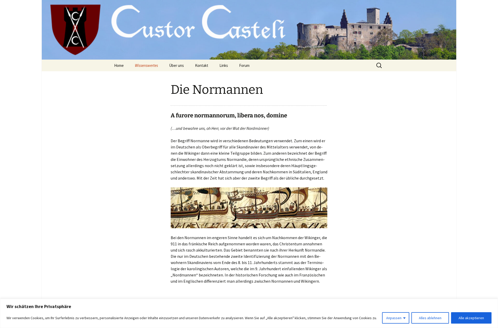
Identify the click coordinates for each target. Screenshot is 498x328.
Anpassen (394, 318)
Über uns (176, 65)
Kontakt (201, 65)
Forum (244, 65)
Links (223, 65)
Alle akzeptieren (471, 318)
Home (119, 65)
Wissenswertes (146, 65)
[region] (249, 313)
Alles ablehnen (430, 318)
